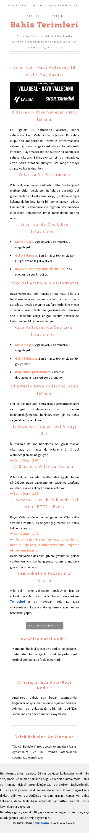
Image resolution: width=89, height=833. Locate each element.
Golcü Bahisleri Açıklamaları (44, 736)
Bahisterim (41, 823)
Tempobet (29, 573)
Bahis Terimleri (44, 24)
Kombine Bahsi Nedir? (44, 639)
